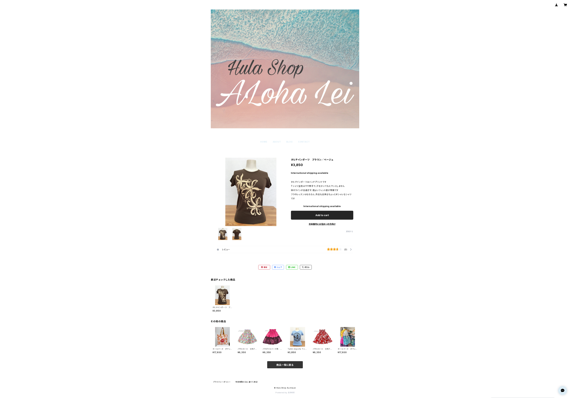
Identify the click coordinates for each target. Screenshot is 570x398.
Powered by (282, 392)
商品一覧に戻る (285, 364)
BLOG (289, 141)
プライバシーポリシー (222, 382)
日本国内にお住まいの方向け (322, 224)
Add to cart (322, 215)
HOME (263, 141)
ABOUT (277, 141)
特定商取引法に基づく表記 (246, 382)
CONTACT (304, 141)
